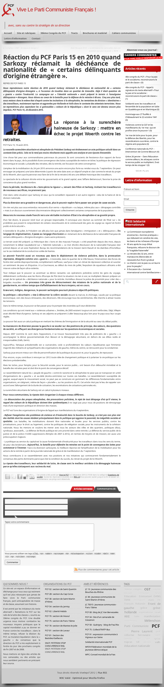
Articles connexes (83, 488)
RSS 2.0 (77, 477)
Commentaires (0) (106, 488)
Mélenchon (152, 620)
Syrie (147, 638)
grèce (143, 608)
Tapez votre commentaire (17, 521)
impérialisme (146, 612)
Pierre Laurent (142, 631)
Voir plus (142, 171)
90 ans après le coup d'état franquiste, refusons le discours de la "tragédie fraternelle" (143, 247)
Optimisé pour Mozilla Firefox (88, 677)
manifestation (152, 616)
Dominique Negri (149, 593)
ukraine (147, 642)
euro (151, 600)
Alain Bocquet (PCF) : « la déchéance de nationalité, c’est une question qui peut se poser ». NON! (96, 49)
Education (130, 596)
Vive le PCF (64, 475)
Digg (13, 476)
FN (158, 599)
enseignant (139, 599)
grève (156, 608)
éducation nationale (137, 646)
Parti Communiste (136, 626)
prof (158, 631)
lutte (136, 616)
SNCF (138, 638)
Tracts (74, 33)
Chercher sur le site (156, 281)
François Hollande (134, 603)
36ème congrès (133, 589)
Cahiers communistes (124, 33)
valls (157, 642)
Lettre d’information (15, 38)
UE (137, 642)
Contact (36, 38)
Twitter (7, 476)
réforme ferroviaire (137, 635)
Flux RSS (102, 672)
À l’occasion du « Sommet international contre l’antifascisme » (144, 271)
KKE (127, 616)
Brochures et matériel (95, 33)
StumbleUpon (32, 476)
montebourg (130, 620)
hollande (130, 612)
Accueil (8, 33)
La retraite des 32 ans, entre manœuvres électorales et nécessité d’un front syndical (140, 256)
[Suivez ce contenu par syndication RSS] (128, 221)
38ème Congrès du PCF (53, 33)
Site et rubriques (26, 33)
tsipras (128, 642)
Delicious (26, 476)
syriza (157, 638)
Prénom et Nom (131, 189)
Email (126, 198)
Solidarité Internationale (135, 223)
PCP (126, 631)
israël (157, 612)
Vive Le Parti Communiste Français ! (56, 9)
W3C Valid (64, 677)
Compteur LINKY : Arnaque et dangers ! (21, 48)
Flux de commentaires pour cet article (98, 569)
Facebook (19, 476)
